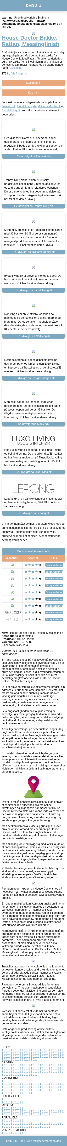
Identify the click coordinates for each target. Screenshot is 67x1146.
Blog (22, 1141)
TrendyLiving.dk (26, 106)
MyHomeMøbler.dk (49, 106)
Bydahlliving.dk (11, 110)
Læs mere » (33, 82)
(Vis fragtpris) (18, 73)
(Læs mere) (16, 67)
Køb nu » (33, 92)
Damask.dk (8, 106)
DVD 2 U (33, 5)
